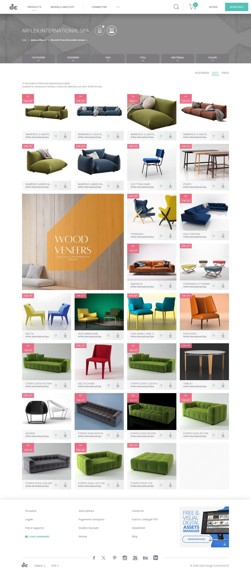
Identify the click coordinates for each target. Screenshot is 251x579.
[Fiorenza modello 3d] (151, 212)
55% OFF (28, 146)
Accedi (213, 7)
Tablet (188, 383)
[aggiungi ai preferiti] (56, 135)
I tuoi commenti (39, 536)
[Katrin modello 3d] (46, 411)
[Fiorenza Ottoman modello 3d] (204, 262)
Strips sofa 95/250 (143, 433)
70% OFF (28, 101)
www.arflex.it (38, 39)
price (225, 72)
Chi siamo (30, 510)
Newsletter (138, 527)
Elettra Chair (140, 184)
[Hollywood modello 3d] (204, 212)
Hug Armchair (88, 333)
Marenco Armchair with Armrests (91, 184)
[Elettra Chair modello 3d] (151, 162)
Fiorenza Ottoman (196, 283)
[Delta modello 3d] (46, 311)
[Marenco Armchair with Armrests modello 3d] (99, 162)
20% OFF (133, 445)
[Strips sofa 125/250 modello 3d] (46, 461)
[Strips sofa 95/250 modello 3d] (151, 411)
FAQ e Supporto (34, 527)
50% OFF (133, 146)
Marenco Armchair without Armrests (38, 184)
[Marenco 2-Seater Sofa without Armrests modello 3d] (151, 112)
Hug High (190, 333)
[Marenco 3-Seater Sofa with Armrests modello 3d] (99, 112)
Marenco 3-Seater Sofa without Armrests (196, 134)
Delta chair (86, 383)
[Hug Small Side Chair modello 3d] (151, 311)
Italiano (39, 565)
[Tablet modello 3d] (204, 361)
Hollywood (191, 234)
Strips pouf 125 (141, 483)
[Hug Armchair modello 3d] (99, 311)
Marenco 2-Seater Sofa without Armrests (144, 134)
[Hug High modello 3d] (204, 311)
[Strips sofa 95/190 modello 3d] (204, 411)
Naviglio (137, 283)
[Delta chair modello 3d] (99, 361)
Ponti (187, 184)
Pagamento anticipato (91, 519)
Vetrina (83, 536)
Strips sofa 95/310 (90, 433)
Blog (134, 536)
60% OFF (80, 146)
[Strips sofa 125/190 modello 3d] (99, 461)
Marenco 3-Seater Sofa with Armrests (91, 134)
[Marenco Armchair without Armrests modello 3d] (46, 162)
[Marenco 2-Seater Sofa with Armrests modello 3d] (46, 112)
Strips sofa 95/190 (195, 433)
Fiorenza (137, 234)
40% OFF (186, 245)
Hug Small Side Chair (144, 333)
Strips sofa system (38, 383)
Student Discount (89, 527)
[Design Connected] (13, 7)
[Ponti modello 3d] (204, 162)
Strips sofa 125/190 (91, 483)
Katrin (30, 433)
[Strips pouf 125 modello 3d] (151, 461)
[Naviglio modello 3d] (151, 262)
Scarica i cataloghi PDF (145, 519)
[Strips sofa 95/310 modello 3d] (99, 411)
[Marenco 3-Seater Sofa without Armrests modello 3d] (204, 112)
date (215, 72)
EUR (53, 565)
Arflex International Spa (37, 137)
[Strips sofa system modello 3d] (46, 361)
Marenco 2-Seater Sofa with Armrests (38, 134)
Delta (29, 333)
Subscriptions (86, 510)
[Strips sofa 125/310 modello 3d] (151, 361)
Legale (29, 519)
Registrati (237, 7)
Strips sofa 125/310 (144, 383)
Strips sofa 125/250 (38, 483)
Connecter (138, 510)
